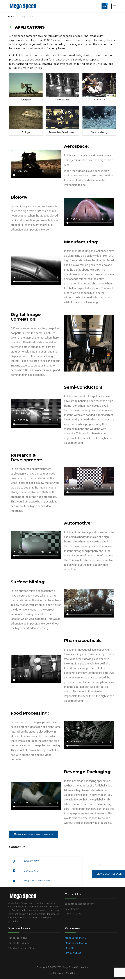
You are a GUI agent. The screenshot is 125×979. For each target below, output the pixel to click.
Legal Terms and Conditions (62, 973)
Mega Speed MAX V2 (76, 943)
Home (11, 16)
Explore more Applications (34, 834)
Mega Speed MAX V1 (76, 937)
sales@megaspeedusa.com (37, 880)
